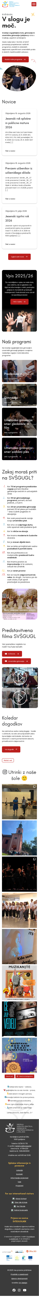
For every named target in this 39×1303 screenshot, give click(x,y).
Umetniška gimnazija (16, 661)
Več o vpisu (17, 302)
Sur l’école (21, 1206)
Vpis (19, 1182)
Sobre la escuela (21, 1210)
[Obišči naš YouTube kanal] (24, 1291)
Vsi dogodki (9, 749)
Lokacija (19, 1170)
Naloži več (8, 760)
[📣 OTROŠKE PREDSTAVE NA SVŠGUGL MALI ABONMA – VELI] (19, 982)
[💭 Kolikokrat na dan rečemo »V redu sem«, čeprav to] (19, 1019)
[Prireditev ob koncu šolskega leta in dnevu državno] (19, 801)
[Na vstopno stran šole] (4, 4)
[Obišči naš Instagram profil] (19, 1291)
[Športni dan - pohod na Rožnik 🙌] (19, 838)
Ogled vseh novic (17, 257)
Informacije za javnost (19, 1178)
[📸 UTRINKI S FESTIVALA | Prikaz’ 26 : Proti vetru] (19, 874)
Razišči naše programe (13, 59)
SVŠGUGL (11, 654)
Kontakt (19, 1174)
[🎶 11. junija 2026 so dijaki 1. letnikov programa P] (19, 910)
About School (21, 1198)
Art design (23, 1283)
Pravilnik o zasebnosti (19, 1274)
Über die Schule (21, 1202)
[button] (19, 371)
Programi (19, 1185)
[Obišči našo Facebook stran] (14, 1291)
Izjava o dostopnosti (19, 1278)
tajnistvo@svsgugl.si (23, 1146)
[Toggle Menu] (34, 4)
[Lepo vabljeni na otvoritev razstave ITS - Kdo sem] (19, 1055)
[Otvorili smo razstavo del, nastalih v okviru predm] (19, 946)
